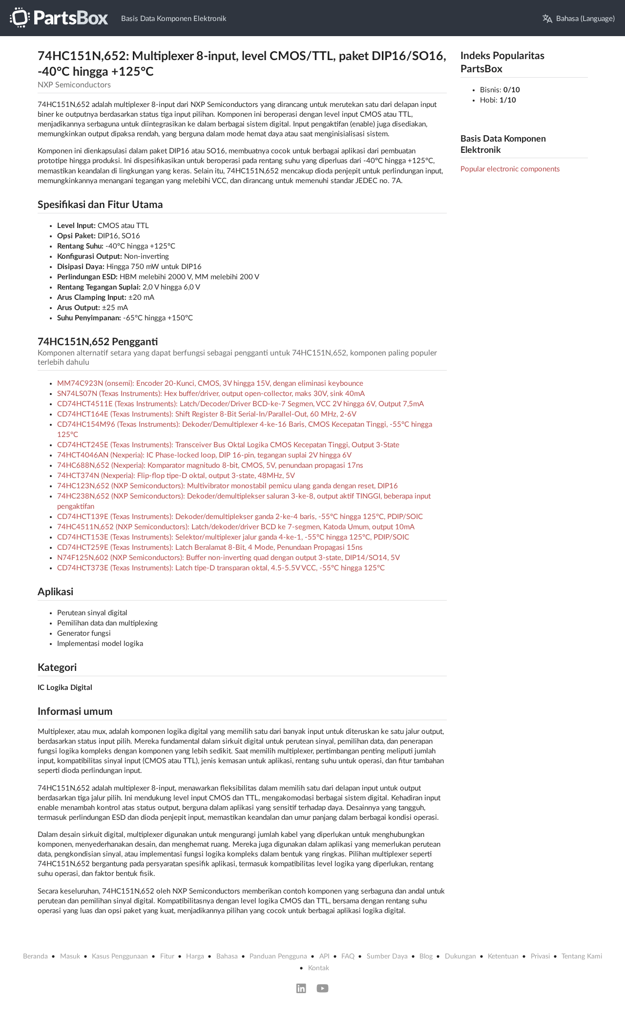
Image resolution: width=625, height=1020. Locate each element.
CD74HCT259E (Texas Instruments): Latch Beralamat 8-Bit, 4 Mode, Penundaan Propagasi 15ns (210, 547)
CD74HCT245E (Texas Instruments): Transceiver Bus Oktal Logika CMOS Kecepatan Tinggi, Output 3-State (228, 445)
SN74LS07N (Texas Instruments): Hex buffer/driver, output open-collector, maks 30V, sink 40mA (211, 393)
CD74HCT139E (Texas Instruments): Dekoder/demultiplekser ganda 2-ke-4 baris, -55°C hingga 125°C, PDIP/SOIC (240, 516)
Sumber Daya (387, 956)
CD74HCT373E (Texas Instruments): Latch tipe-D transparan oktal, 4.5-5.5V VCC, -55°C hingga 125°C (221, 568)
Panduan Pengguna (278, 956)
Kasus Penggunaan (120, 956)
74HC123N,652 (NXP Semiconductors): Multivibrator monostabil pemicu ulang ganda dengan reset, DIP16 (227, 486)
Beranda (35, 956)
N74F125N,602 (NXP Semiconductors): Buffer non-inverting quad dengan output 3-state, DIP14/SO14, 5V (228, 558)
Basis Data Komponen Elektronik (174, 18)
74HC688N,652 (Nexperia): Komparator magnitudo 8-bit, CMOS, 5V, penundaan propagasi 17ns (210, 465)
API (324, 956)
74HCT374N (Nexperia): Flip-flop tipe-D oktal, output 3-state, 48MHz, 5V (176, 475)
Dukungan (460, 956)
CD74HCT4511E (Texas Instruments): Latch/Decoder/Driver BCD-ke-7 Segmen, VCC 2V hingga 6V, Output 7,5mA (240, 404)
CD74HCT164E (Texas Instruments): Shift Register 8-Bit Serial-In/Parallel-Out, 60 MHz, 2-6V (206, 414)
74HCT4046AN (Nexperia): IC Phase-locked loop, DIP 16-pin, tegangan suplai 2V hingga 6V (204, 455)
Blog (426, 956)
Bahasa (227, 956)
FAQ (347, 956)
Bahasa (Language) (585, 18)
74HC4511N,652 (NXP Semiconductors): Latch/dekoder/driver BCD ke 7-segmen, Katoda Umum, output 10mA (236, 527)
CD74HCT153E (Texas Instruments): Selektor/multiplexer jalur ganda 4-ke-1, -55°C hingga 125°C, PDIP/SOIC (233, 537)
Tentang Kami (582, 956)
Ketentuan (503, 956)
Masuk (70, 956)
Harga (195, 956)
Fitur (167, 956)
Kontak (318, 968)
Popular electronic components (510, 169)
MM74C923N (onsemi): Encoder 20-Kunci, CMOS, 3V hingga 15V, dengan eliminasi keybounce (210, 383)
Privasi (540, 956)
